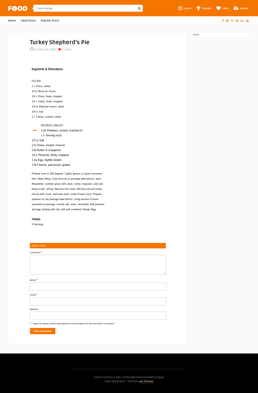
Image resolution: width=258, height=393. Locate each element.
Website (34, 309)
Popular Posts (50, 20)
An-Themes (147, 381)
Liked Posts (28, 20)
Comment (36, 252)
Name (34, 280)
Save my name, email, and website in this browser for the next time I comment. (74, 323)
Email (33, 294)
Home (12, 20)
